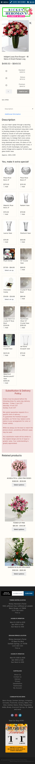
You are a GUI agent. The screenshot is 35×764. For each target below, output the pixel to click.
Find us (17, 613)
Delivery (17, 679)
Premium (22, 84)
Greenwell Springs (18, 707)
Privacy (17, 681)
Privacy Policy (23, 759)
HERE (22, 720)
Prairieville (13, 703)
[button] (30, 23)
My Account (17, 688)
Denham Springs (18, 700)
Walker (15, 705)
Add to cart (23, 91)
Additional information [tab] (13, 114)
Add (6, 187)
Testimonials (17, 686)
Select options (19, 485)
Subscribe (28, 593)
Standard (22, 70)
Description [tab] (9, 109)
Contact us (17, 677)
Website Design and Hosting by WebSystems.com (22, 761)
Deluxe (22, 77)
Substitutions (17, 683)
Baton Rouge (7, 700)
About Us (17, 675)
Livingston (28, 700)
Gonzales (6, 703)
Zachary (21, 703)
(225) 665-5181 (17, 646)
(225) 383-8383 (17, 610)
